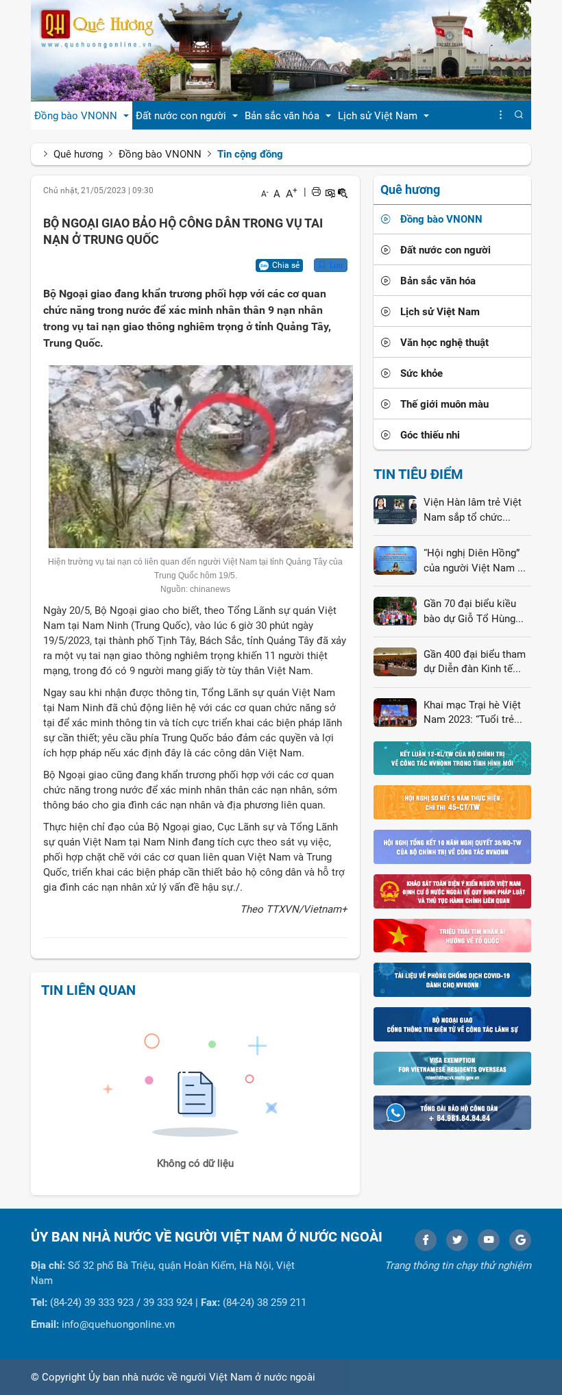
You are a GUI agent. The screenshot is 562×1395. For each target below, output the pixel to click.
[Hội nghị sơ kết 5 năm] (452, 801)
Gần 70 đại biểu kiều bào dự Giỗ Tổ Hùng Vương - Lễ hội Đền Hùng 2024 (470, 611)
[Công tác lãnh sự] (452, 1023)
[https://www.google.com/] (520, 1240)
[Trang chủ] (281, 50)
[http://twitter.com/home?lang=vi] (457, 1240)
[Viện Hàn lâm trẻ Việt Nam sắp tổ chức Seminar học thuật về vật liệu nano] (395, 509)
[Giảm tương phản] (342, 191)
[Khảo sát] (452, 891)
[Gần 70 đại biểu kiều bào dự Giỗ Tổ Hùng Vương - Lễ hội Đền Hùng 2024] (395, 610)
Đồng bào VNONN (160, 154)
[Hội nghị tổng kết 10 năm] (452, 846)
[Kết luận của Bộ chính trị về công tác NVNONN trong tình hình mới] (452, 758)
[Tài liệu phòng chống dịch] (452, 979)
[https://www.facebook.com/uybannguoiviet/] (426, 1240)
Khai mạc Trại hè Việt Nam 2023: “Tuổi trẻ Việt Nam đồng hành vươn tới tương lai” (472, 713)
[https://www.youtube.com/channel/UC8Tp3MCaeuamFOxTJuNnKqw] (489, 1240)
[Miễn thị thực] (452, 1068)
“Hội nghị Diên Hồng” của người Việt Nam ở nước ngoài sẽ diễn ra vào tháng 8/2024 (474, 561)
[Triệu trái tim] (452, 934)
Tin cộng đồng (250, 154)
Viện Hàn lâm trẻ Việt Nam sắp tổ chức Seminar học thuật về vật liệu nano (473, 510)
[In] (316, 191)
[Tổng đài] (452, 1112)
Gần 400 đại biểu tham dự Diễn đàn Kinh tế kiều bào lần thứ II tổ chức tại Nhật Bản (475, 662)
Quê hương (78, 154)
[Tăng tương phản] (329, 191)
